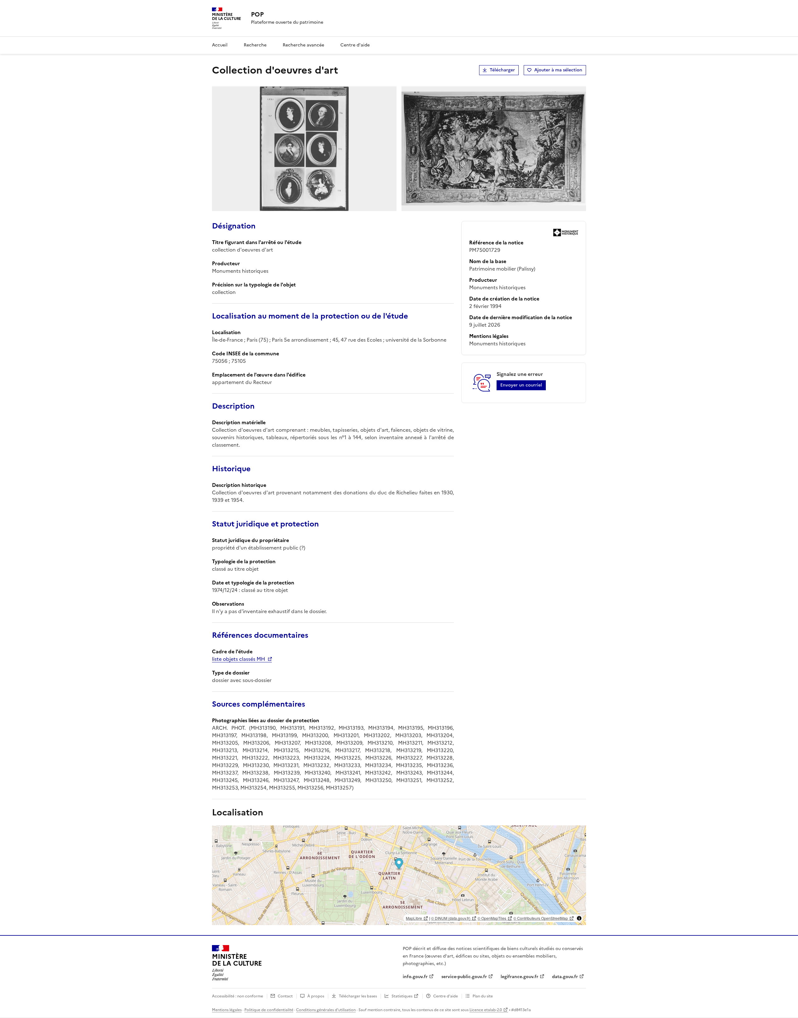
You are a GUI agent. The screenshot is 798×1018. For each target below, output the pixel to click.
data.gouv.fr (565, 976)
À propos (315, 996)
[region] (399, 875)
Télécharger (502, 70)
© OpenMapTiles (492, 918)
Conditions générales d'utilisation (326, 1010)
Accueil (220, 45)
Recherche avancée (303, 45)
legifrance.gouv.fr (519, 976)
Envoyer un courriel (521, 385)
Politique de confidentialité (268, 1010)
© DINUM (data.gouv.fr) (450, 918)
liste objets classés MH (238, 659)
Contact (285, 996)
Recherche (255, 45)
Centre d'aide (355, 45)
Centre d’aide (445, 996)
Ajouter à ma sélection (558, 70)
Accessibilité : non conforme (237, 996)
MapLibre (414, 918)
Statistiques (402, 996)
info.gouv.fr (415, 976)
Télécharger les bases (358, 996)
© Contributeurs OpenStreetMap (540, 918)
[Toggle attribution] (579, 918)
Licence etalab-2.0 (485, 1010)
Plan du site (483, 996)
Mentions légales (227, 1010)
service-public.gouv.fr (464, 976)
